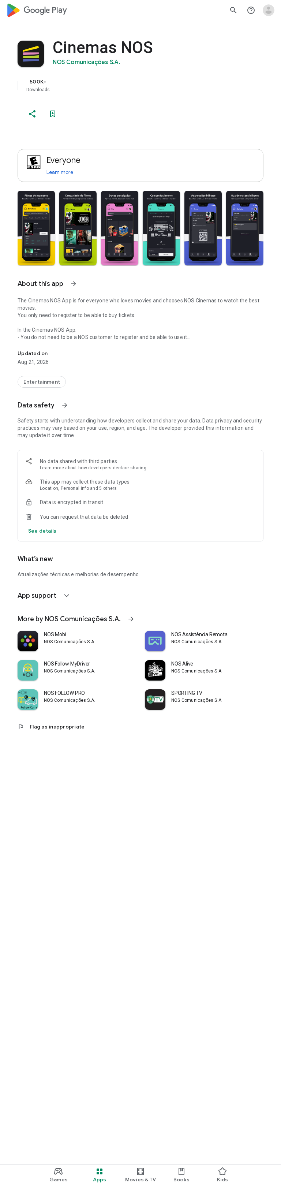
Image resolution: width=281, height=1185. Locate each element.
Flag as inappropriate (51, 726)
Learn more (59, 172)
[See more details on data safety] (42, 531)
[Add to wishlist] (52, 114)
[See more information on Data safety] (65, 405)
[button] (36, 228)
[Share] (32, 114)
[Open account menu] (268, 10)
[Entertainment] (42, 381)
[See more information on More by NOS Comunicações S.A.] (131, 619)
